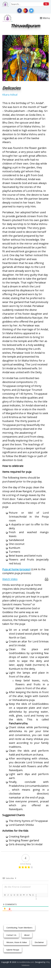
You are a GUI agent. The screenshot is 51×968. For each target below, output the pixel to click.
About (27, 935)
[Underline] (11, 894)
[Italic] (8, 894)
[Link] (30, 894)
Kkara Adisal (9, 94)
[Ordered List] (17, 894)
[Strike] (14, 894)
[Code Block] (26, 894)
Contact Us (11, 935)
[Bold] (4, 894)
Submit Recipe (12, 949)
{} (33, 895)
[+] (36, 895)
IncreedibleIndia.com (25, 962)
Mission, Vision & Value (16, 942)
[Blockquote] (23, 894)
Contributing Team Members (19, 927)
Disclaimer (39, 942)
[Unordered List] (20, 894)
